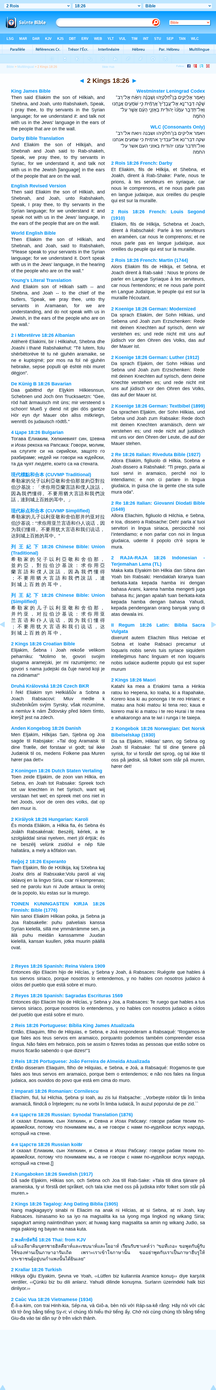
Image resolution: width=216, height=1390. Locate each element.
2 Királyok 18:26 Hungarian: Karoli (49, 819)
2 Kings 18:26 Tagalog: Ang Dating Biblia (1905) (64, 1204)
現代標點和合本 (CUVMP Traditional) (51, 474)
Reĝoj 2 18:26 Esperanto (38, 861)
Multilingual (25, 67)
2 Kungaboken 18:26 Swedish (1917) (52, 1174)
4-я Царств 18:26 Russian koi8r (46, 1144)
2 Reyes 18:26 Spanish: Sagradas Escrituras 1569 (67, 995)
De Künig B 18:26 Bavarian (41, 383)
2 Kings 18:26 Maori (133, 680)
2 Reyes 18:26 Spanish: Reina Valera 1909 (58, 966)
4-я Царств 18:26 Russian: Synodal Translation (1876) (72, 1114)
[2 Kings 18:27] (209, 636)
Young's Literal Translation (41, 280)
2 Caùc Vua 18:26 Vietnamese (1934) (51, 1299)
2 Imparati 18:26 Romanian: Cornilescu (55, 1091)
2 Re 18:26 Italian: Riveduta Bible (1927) (155, 454)
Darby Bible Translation (37, 138)
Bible (10, 67)
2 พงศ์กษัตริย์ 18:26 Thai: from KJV (48, 1239)
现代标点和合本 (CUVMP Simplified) (50, 510)
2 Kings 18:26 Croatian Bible (43, 643)
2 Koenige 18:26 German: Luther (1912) (155, 357)
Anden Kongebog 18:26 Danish (46, 728)
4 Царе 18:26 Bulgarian (37, 432)
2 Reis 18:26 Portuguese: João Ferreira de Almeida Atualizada (80, 1061)
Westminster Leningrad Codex (170, 91)
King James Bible (31, 91)
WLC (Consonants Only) (177, 127)
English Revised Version (38, 185)
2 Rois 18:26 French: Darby (141, 163)
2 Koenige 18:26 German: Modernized (153, 308)
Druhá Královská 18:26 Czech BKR (50, 686)
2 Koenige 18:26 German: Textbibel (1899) (158, 406)
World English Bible (33, 233)
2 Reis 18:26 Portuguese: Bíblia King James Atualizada (72, 1025)
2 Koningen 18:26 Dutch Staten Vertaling (56, 770)
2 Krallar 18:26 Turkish (36, 1269)
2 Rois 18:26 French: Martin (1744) (149, 260)
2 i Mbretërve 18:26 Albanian (43, 335)
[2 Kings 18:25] (6, 636)
